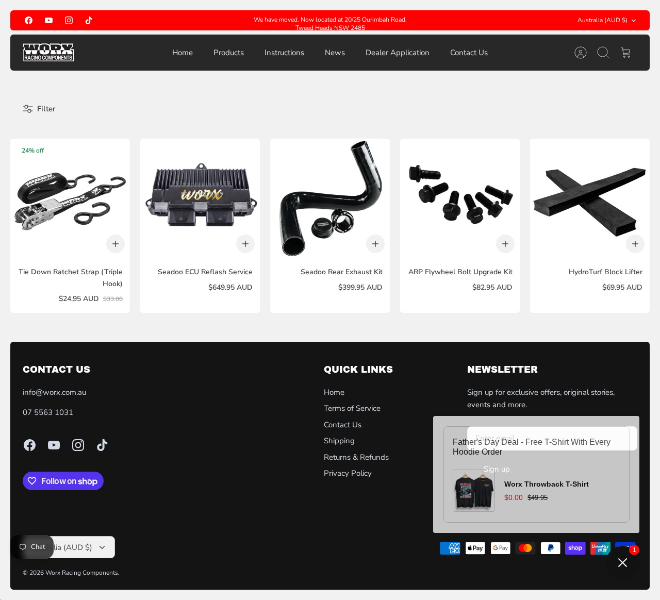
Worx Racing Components (81, 573)
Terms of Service (352, 408)
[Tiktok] (89, 20)
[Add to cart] (115, 244)
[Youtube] (49, 20)
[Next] (420, 20)
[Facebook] (29, 20)
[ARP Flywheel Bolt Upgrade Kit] (460, 198)
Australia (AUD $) (603, 20)
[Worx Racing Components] (48, 52)
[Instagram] (69, 20)
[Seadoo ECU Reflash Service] (200, 198)
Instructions (284, 52)
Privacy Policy (348, 473)
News (335, 52)
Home (182, 52)
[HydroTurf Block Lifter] (590, 198)
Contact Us (469, 52)
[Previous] (240, 20)
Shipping (339, 441)
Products (228, 52)
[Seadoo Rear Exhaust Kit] (330, 198)
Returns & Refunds (356, 457)
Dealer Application (398, 52)
